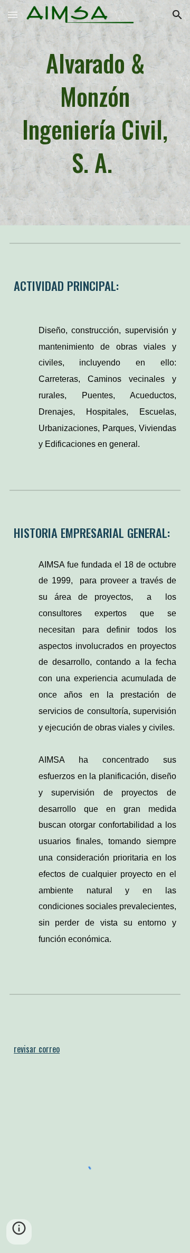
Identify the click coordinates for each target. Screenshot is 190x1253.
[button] (12, 14)
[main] (95, 112)
